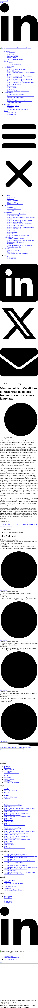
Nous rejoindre (11, 114)
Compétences (8, 67)
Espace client (4, 1)
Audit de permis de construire (16, 94)
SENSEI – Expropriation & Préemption (15, 857)
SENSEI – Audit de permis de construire (15, 854)
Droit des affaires (12, 87)
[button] (19, 155)
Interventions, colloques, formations (17, 109)
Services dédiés (8, 92)
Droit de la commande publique (16, 69)
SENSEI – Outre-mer (10, 859)
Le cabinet (7, 51)
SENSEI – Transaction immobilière (14, 862)
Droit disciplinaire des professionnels (18, 91)
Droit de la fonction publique (15, 81)
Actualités (7, 104)
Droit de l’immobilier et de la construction (19, 79)
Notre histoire (11, 53)
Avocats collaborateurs (14, 64)
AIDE (2, 2)
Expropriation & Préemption (15, 97)
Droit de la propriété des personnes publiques (20, 82)
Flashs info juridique (13, 106)
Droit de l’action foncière (14, 77)
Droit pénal (10, 89)
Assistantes (10, 66)
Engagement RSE (12, 56)
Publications (10, 107)
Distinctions (10, 54)
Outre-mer (10, 99)
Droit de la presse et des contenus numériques (20, 96)
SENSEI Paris (11, 57)
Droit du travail (11, 86)
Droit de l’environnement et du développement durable (20, 808)
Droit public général (13, 71)
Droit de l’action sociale (14, 84)
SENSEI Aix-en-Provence (15, 59)
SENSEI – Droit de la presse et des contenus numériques (20, 856)
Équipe (6, 61)
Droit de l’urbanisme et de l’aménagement (19, 76)
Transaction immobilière (14, 102)
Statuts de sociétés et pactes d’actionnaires (19, 101)
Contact (6, 111)
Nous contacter (11, 112)
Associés (10, 62)
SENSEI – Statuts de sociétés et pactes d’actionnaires (19, 861)
